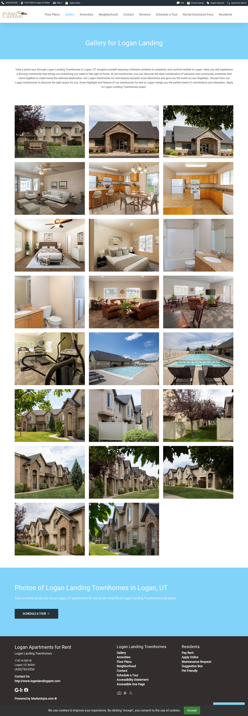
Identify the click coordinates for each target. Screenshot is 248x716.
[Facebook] (26, 689)
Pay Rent (188, 652)
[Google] (17, 689)
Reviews (144, 14)
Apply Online (74, 3)
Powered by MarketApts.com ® (36, 698)
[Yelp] (21, 689)
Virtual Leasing (197, 3)
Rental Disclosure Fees (198, 14)
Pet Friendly (190, 670)
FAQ (182, 3)
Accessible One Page (131, 684)
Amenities (86, 14)
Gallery (69, 14)
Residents (225, 14)
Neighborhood (108, 14)
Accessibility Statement (132, 679)
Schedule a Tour (166, 14)
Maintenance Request (196, 661)
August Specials (217, 3)
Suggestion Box (192, 666)
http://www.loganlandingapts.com (37, 681)
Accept (192, 710)
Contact (128, 14)
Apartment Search (238, 3)
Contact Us (22, 676)
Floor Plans (52, 14)
